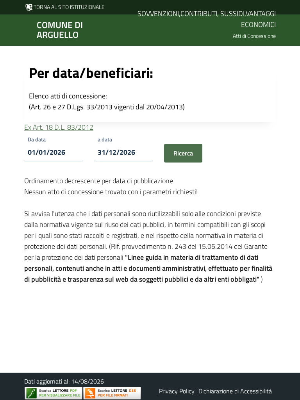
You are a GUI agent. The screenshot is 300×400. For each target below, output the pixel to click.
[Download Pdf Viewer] (53, 393)
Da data (37, 139)
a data (105, 139)
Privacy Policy (177, 391)
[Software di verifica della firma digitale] (112, 393)
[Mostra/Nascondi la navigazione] (9, 29)
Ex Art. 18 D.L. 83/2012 (58, 127)
